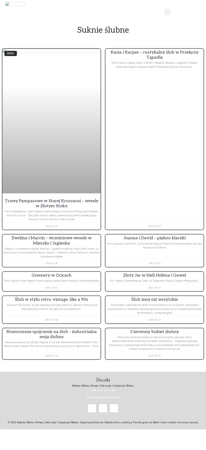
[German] (177, 11)
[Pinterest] (114, 408)
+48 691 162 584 (103, 391)
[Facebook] (92, 408)
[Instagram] (103, 408)
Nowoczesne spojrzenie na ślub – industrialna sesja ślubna (51, 334)
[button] (167, 12)
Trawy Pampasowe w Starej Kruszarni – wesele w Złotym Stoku (51, 203)
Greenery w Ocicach (51, 275)
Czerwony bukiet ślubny (154, 331)
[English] (172, 11)
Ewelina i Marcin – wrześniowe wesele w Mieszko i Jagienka (52, 240)
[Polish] (183, 11)
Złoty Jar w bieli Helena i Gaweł (154, 275)
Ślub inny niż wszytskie (154, 299)
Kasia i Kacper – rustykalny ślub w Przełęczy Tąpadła (155, 55)
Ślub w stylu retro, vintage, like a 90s (51, 299)
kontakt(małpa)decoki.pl (103, 397)
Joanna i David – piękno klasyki (155, 238)
